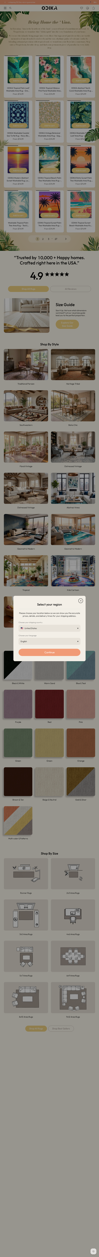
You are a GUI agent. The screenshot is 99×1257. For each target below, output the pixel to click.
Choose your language (28, 635)
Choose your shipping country (30, 622)
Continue (49, 652)
